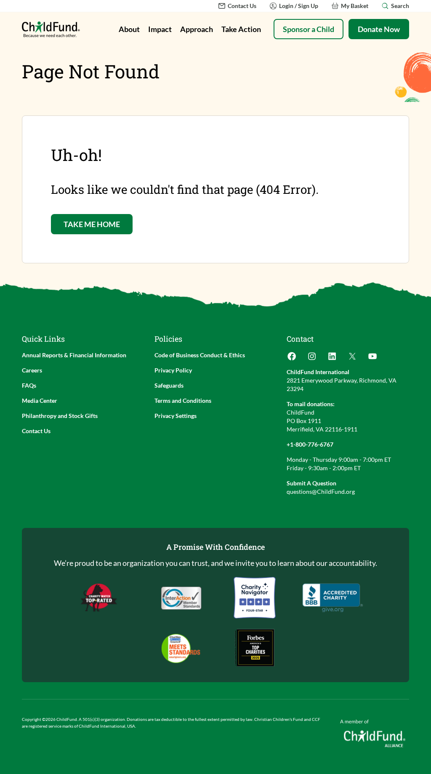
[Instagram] (312, 358)
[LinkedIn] (332, 358)
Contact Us (36, 430)
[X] (352, 358)
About (129, 29)
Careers (32, 370)
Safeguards (169, 385)
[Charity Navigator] (333, 598)
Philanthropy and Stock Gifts (60, 415)
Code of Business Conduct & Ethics (199, 355)
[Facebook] (292, 358)
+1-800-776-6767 (310, 444)
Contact (300, 339)
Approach (196, 29)
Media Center (39, 400)
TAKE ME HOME (92, 224)
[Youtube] (372, 358)
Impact (160, 29)
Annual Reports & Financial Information (74, 355)
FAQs (29, 385)
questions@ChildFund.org (321, 491)
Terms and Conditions (182, 400)
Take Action (241, 29)
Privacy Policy (173, 370)
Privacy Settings (175, 415)
